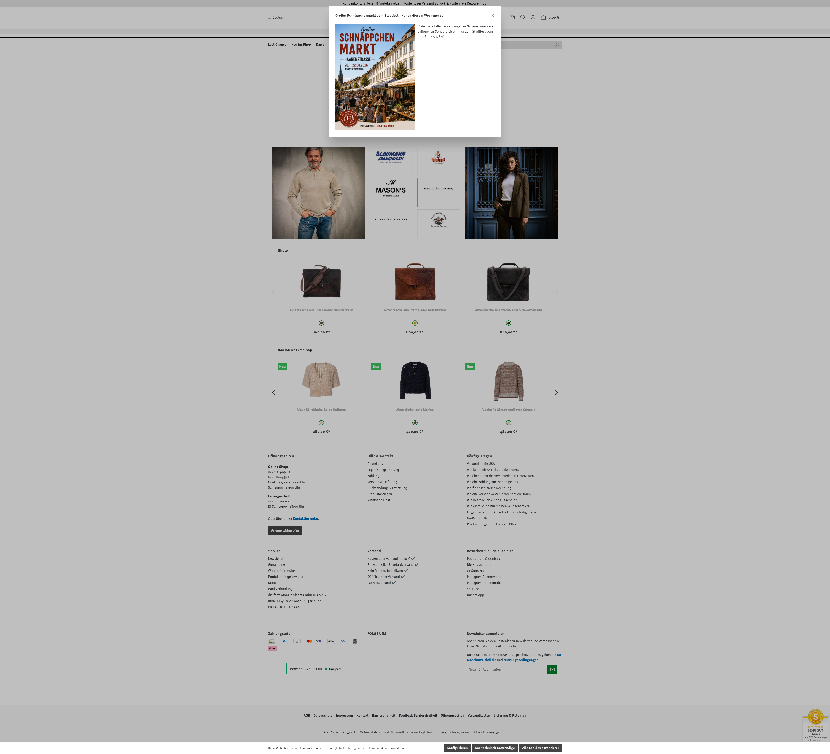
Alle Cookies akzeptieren (541, 748)
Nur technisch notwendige (495, 748)
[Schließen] (492, 15)
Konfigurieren (457, 748)
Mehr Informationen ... (395, 748)
